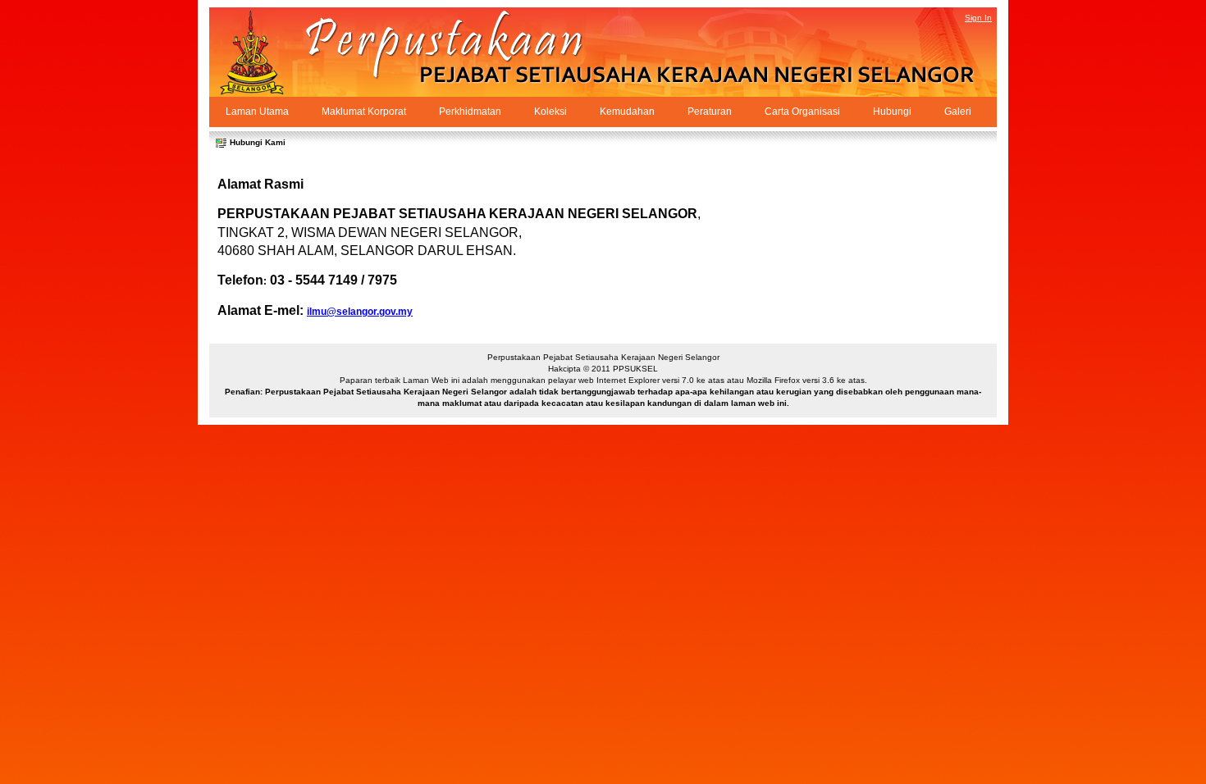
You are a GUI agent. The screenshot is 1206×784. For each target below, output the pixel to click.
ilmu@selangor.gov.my (360, 311)
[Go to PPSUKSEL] (267, 52)
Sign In (978, 17)
